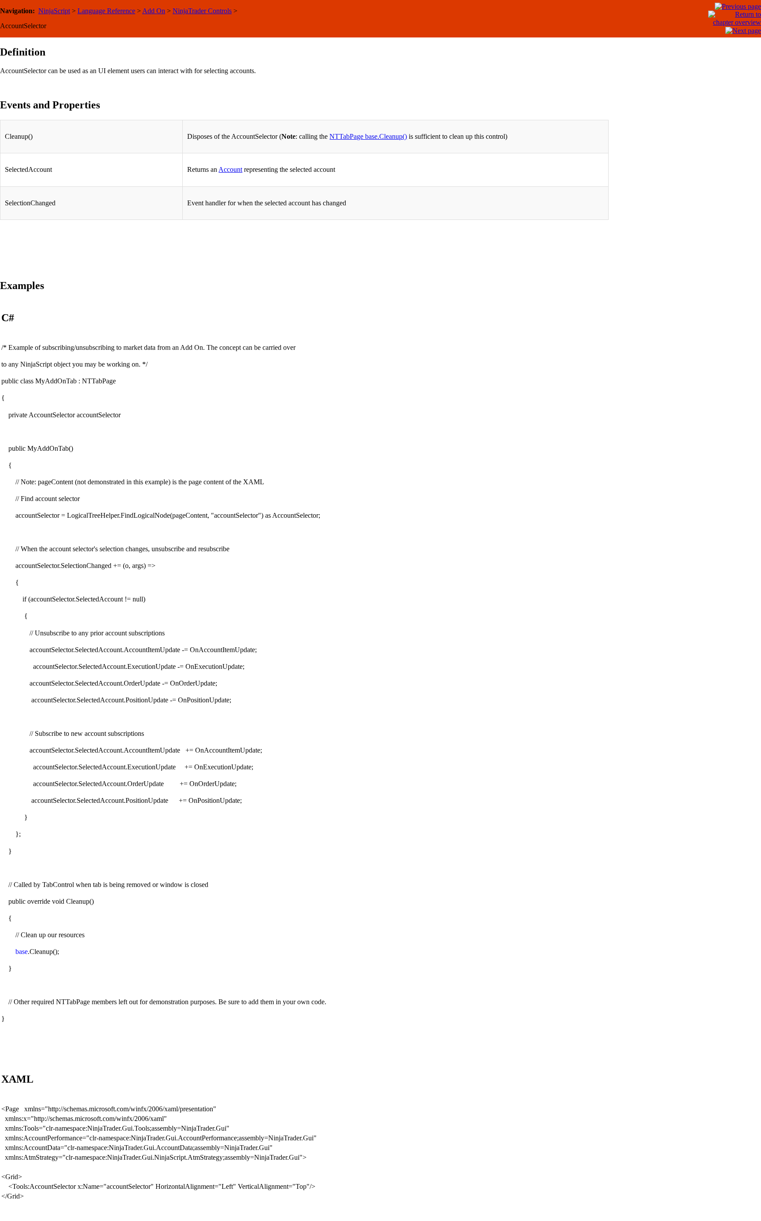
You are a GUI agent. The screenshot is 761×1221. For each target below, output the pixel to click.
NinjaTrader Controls (202, 11)
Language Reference (106, 11)
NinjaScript (54, 11)
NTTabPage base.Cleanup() (368, 136)
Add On (153, 11)
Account (230, 169)
